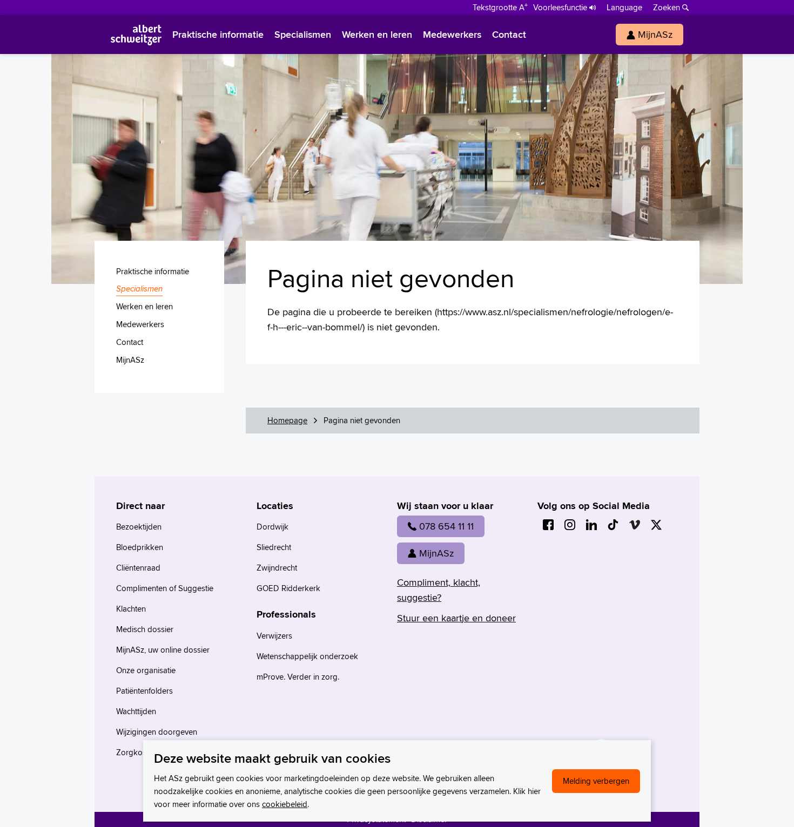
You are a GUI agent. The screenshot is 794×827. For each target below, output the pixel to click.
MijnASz (436, 553)
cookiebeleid (284, 804)
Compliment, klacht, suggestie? (438, 589)
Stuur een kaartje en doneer (456, 618)
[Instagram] (570, 524)
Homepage (287, 420)
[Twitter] (656, 524)
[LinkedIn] (591, 524)
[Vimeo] (634, 524)
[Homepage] (136, 34)
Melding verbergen (596, 781)
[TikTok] (613, 524)
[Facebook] (548, 524)
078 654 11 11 (446, 526)
